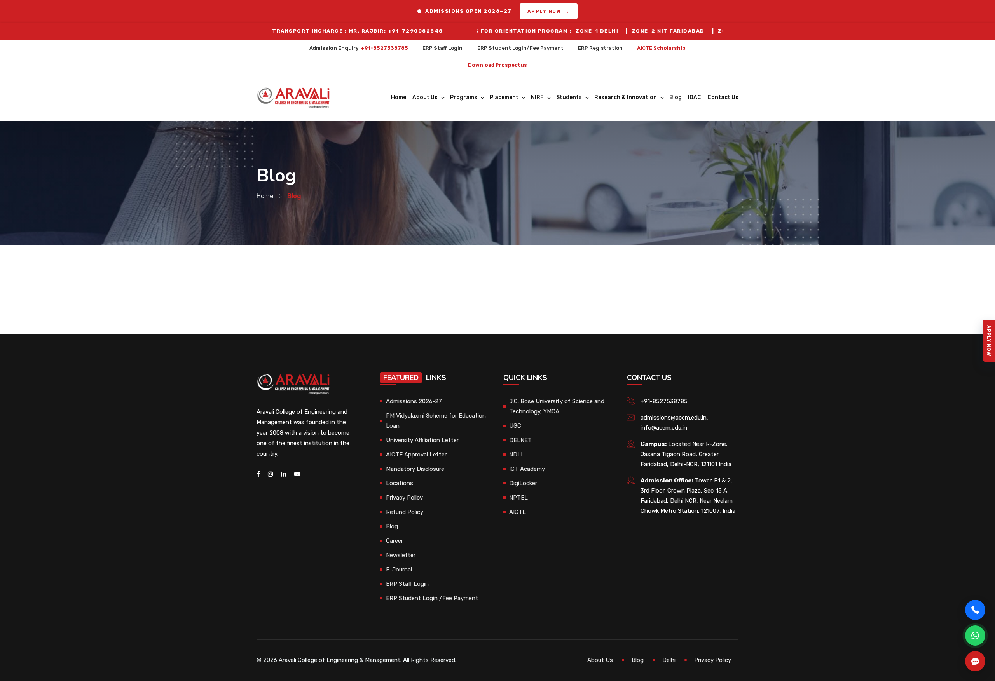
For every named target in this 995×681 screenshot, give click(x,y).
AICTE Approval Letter (416, 454)
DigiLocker (523, 483)
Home (398, 97)
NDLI (515, 454)
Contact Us (722, 97)
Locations (399, 483)
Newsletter (400, 555)
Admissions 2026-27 (414, 401)
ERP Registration (600, 48)
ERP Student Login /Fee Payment (432, 598)
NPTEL (518, 497)
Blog (675, 97)
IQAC (694, 97)
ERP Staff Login (442, 48)
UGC (515, 425)
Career (394, 540)
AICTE (517, 512)
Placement (504, 97)
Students (569, 97)
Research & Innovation (625, 97)
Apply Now (989, 340)
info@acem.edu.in (664, 427)
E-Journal (399, 569)
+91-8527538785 (384, 48)
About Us (425, 97)
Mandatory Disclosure (415, 468)
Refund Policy (404, 512)
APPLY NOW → (548, 11)
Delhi (669, 660)
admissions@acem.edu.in (674, 417)
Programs (463, 97)
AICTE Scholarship (661, 48)
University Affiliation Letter (422, 440)
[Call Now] (975, 610)
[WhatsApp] (975, 635)
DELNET (520, 440)
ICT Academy (527, 468)
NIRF (537, 97)
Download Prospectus (497, 65)
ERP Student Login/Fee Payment (520, 48)
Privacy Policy (404, 497)
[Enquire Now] (975, 661)
